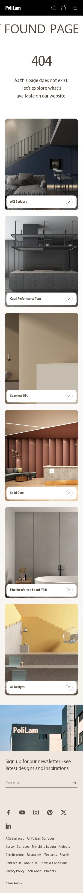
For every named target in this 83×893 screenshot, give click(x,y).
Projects (64, 847)
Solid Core (17, 493)
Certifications (15, 855)
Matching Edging (44, 847)
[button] (64, 8)
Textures (50, 855)
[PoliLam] (41, 728)
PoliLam (18, 883)
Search (64, 855)
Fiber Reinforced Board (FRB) (28, 590)
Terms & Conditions (53, 863)
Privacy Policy (15, 871)
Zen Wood (34, 871)
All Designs (17, 687)
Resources (34, 855)
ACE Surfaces (18, 202)
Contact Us (13, 863)
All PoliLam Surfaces (40, 839)
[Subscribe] (71, 782)
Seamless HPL (19, 396)
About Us (30, 863)
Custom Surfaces (17, 847)
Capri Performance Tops (26, 299)
